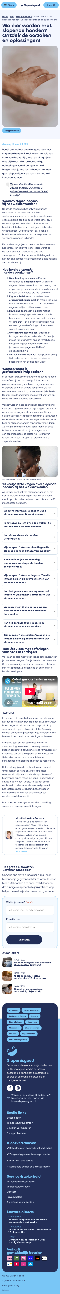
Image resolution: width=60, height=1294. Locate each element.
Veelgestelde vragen (18, 1186)
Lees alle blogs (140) (18, 1039)
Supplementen (28, 1033)
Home (5, 16)
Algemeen (13, 1010)
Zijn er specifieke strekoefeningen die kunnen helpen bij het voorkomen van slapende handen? (27, 639)
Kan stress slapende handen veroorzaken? (21, 537)
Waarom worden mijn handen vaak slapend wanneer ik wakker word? (25, 512)
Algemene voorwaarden (20, 1202)
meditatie (37, 347)
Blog (12, 16)
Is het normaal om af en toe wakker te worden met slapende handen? (27, 525)
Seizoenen (32, 1022)
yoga (27, 347)
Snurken (13, 1033)
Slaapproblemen (24, 16)
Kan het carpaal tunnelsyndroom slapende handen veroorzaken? (24, 624)
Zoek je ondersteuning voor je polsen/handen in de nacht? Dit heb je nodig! (29, 191)
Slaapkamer (14, 1028)
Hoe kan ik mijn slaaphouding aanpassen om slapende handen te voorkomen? (23, 563)
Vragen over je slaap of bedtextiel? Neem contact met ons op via (30, 1098)
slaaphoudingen (32, 281)
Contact (11, 1191)
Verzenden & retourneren (21, 1181)
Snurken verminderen (19, 1127)
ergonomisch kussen (20, 299)
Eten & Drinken (15, 1022)
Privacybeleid (14, 1197)
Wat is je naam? (20, 902)
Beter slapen (14, 1117)
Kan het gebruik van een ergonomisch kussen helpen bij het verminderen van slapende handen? (27, 595)
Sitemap (6, 1290)
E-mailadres (13, 919)
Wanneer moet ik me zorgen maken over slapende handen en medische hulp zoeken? (25, 611)
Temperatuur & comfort (20, 1122)
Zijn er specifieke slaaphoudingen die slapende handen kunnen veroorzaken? (27, 549)
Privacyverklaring (10, 1285)
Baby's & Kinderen (31, 1010)
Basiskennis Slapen (17, 1016)
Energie (34, 1016)
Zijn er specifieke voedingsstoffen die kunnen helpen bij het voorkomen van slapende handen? (27, 579)
